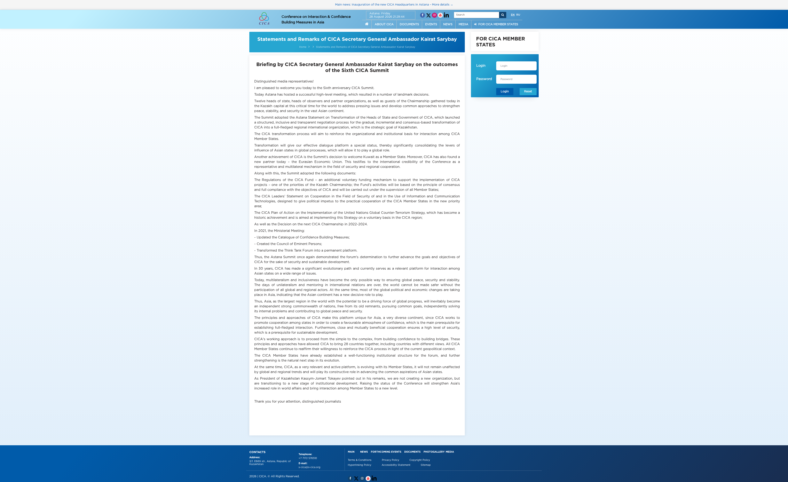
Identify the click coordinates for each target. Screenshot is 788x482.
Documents (412, 452)
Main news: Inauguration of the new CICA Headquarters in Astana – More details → (394, 4)
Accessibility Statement (396, 465)
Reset (528, 91)
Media (450, 452)
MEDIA (463, 24)
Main (351, 452)
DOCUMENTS (409, 24)
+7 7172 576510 (308, 458)
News (364, 452)
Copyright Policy (419, 460)
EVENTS (431, 24)
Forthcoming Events (386, 452)
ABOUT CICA (384, 24)
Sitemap (426, 465)
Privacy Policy (391, 460)
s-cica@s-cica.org (309, 467)
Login (505, 91)
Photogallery (434, 452)
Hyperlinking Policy (360, 465)
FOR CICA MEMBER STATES (497, 24)
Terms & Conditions (360, 460)
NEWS (447, 24)
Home (302, 47)
